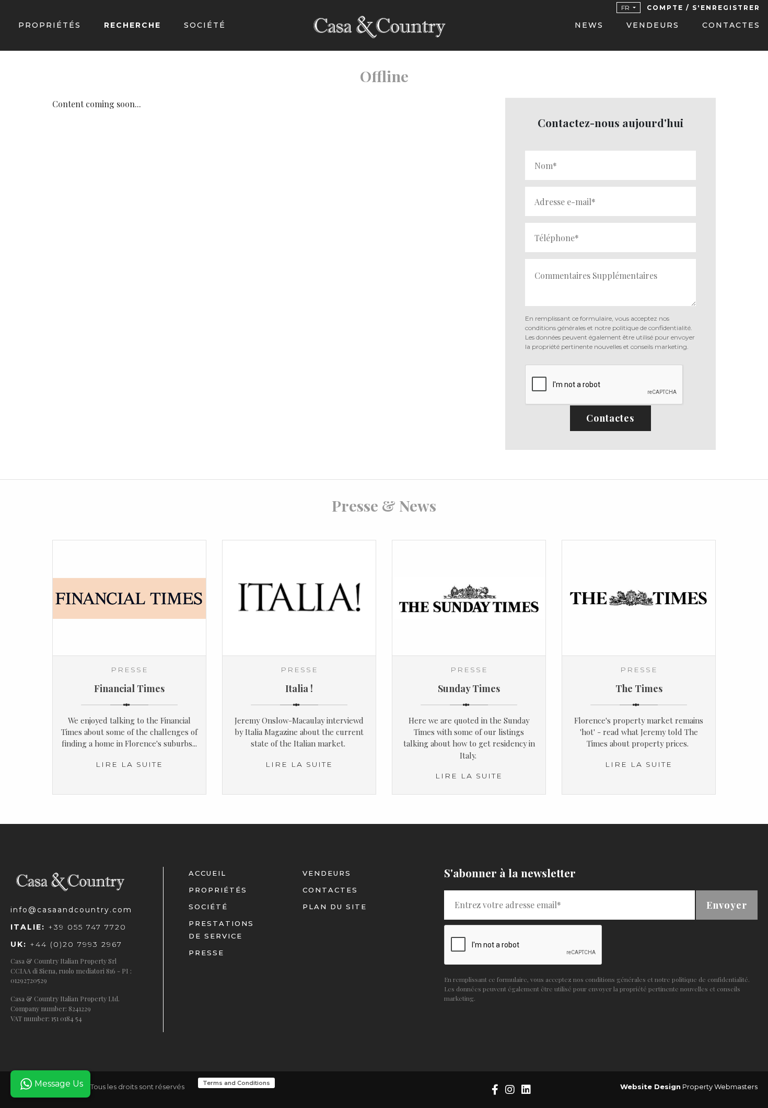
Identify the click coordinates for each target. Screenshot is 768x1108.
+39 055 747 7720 (68, 927)
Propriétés (49, 25)
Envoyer (726, 904)
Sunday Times (469, 688)
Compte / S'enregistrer (703, 8)
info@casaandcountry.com (71, 909)
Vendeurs (652, 25)
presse (206, 952)
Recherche (132, 25)
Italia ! (299, 688)
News (589, 25)
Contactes (731, 25)
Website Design (650, 1086)
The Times (638, 688)
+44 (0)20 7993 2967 (66, 944)
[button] (628, 7)
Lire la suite (129, 764)
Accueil (207, 873)
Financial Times (129, 688)
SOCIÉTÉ (205, 25)
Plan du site (334, 906)
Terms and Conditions (236, 1083)
